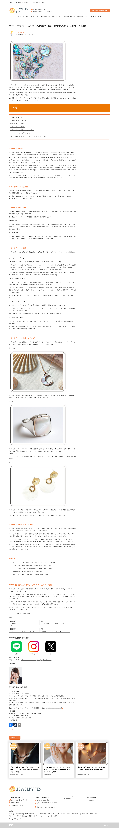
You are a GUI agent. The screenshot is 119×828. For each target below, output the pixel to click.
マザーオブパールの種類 (17, 127)
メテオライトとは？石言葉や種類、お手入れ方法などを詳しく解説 (32, 565)
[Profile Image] (11, 33)
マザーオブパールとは (16, 117)
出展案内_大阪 (56, 16)
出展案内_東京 (68, 16)
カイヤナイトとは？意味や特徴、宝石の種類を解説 (27, 571)
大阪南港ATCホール (17, 805)
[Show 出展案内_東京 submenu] (74, 16)
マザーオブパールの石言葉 (18, 120)
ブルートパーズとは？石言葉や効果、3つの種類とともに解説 (30, 575)
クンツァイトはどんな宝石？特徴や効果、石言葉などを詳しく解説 (32, 568)
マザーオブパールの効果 (17, 124)
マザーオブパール (14, 730)
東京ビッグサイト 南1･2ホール (46, 807)
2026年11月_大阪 (22, 16)
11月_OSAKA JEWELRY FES (21, 2)
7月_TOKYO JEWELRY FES (37, 2)
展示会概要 (44, 16)
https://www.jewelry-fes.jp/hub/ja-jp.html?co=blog (36, 660)
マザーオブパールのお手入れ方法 (20, 133)
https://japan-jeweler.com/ (54, 708)
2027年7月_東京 (34, 16)
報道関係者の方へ (82, 16)
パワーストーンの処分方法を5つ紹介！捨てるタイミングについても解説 (33, 562)
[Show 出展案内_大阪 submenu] (61, 16)
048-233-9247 (67, 799)
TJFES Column (20, 32)
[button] (100, 10)
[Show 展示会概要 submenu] (49, 16)
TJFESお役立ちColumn (95, 16)
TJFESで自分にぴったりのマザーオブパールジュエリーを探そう (28, 136)
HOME (10, 2)
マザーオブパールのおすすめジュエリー (22, 130)
